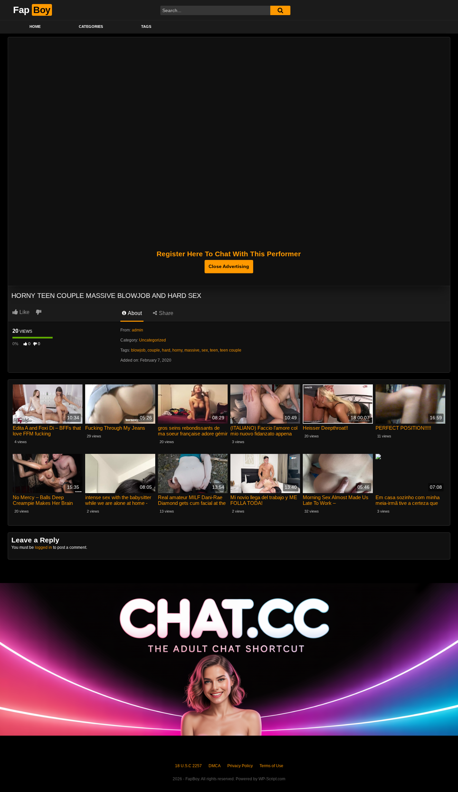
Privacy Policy (240, 765)
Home (35, 26)
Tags (146, 26)
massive (191, 350)
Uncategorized (152, 340)
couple (154, 350)
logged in (43, 547)
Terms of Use (271, 765)
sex (205, 350)
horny (177, 350)
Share (165, 313)
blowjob (138, 350)
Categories (91, 26)
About (134, 313)
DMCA (215, 765)
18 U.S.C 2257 (188, 765)
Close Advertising (229, 266)
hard (166, 350)
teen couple (230, 350)
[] (280, 10)
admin (137, 330)
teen (214, 350)
